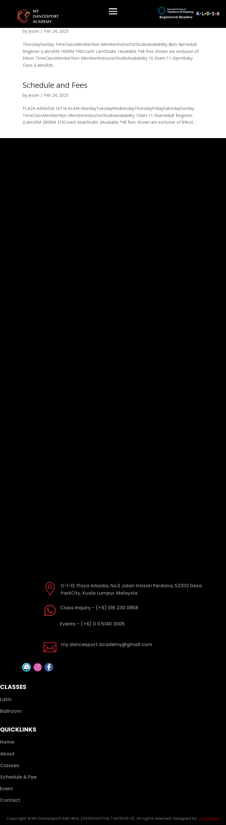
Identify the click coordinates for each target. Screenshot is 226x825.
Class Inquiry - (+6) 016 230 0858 (99, 607)
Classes (9, 765)
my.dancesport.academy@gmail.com (106, 644)
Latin (5, 699)
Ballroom (10, 711)
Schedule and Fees (55, 85)
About (7, 753)
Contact (10, 800)
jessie (33, 31)
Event (6, 788)
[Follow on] (26, 667)
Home (7, 742)
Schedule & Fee (18, 777)
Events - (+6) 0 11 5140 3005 (92, 624)
